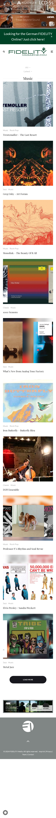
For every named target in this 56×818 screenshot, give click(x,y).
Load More (28, 680)
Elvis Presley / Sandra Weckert (19, 607)
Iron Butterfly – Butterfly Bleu (19, 430)
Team (24, 754)
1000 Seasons (10, 312)
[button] (5, 812)
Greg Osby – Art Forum (15, 193)
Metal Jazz (8, 667)
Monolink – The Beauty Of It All (20, 253)
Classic (6, 308)
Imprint (42, 751)
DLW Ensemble (11, 489)
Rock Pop (14, 130)
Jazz (5, 189)
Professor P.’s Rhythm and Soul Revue (23, 548)
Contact (31, 754)
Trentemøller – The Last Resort (20, 134)
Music (5, 130)
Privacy (49, 751)
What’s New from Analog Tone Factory (23, 371)
